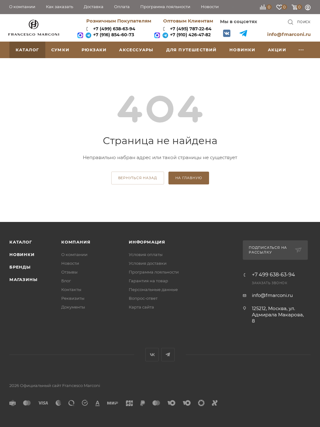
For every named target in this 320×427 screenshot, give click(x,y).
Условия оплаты (145, 254)
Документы (73, 306)
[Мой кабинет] (308, 8)
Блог (66, 280)
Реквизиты (72, 298)
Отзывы (69, 271)
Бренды (20, 266)
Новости (70, 263)
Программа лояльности (154, 271)
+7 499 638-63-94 (273, 274)
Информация (147, 241)
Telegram (243, 33)
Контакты (71, 289)
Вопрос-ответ (143, 298)
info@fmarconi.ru (289, 34)
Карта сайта (141, 306)
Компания (75, 241)
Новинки (22, 254)
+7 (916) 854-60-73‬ (113, 35)
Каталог (20, 241)
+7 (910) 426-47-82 (190, 35)
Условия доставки (148, 263)
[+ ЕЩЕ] (301, 50)
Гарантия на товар (148, 280)
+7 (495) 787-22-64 (191, 29)
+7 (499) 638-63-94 (113, 29)
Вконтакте (226, 33)
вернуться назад (137, 178)
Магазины (23, 279)
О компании (74, 254)
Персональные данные (153, 289)
